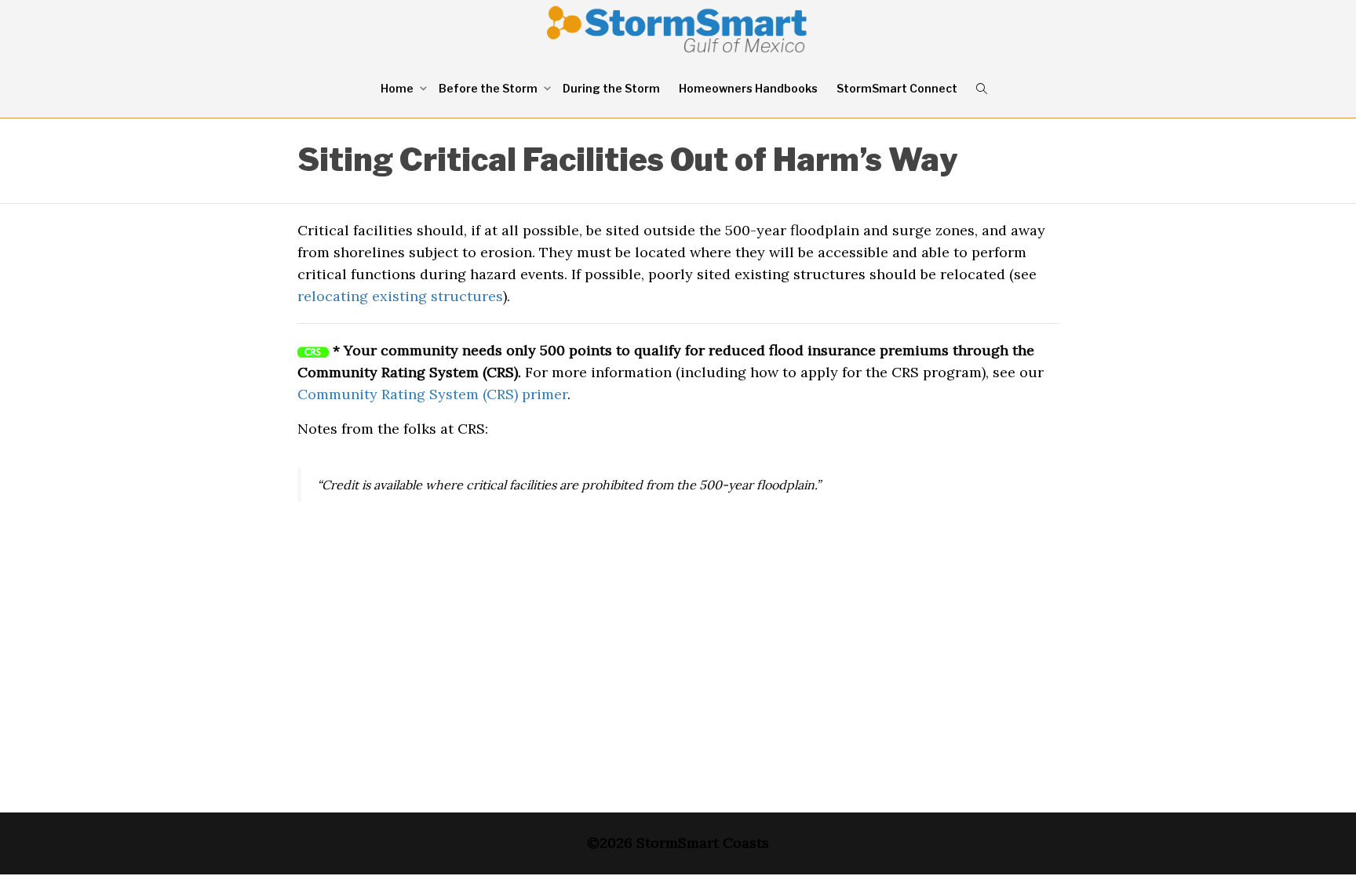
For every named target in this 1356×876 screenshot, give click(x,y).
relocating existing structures (400, 296)
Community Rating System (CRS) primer (432, 394)
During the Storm (611, 88)
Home (398, 88)
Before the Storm (489, 88)
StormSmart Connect (897, 88)
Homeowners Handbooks (748, 88)
